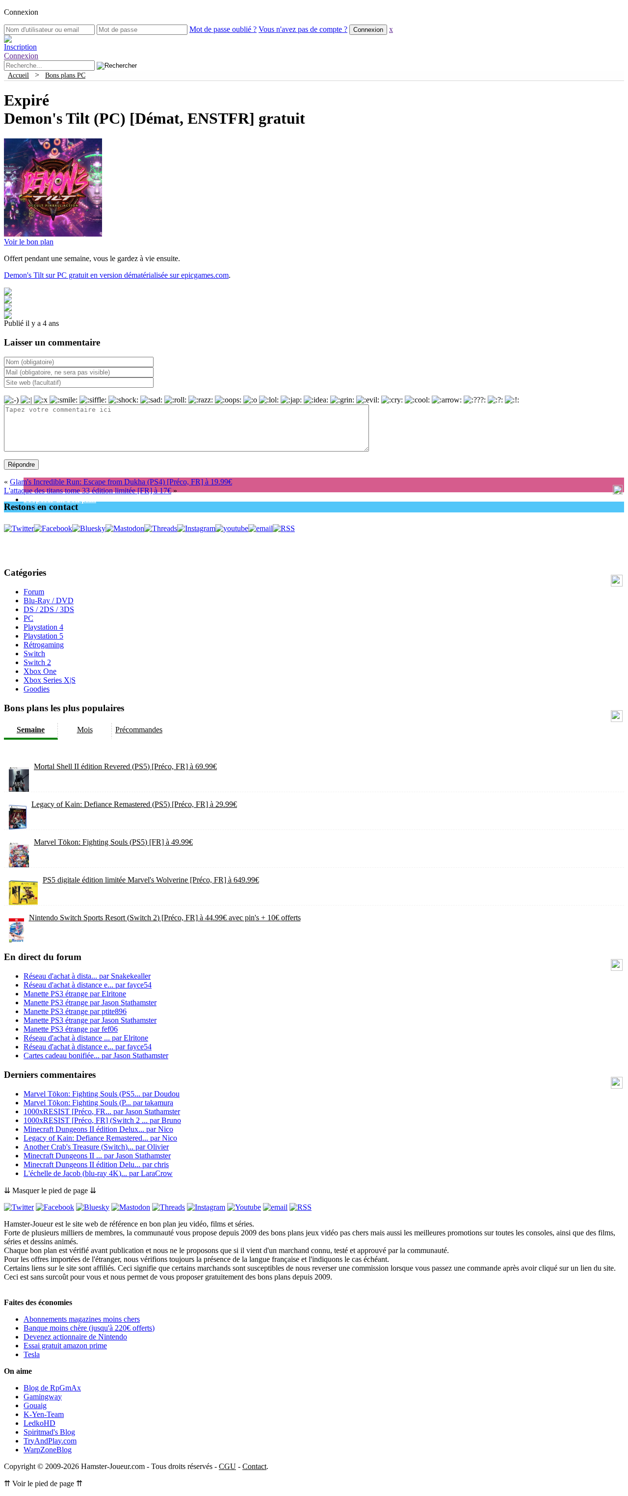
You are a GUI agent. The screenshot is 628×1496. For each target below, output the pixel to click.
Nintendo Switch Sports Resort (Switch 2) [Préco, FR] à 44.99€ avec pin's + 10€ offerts (165, 917)
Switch (34, 653)
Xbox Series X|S (50, 680)
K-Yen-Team (44, 1414)
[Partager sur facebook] (8, 293)
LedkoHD (39, 1423)
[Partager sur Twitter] (8, 300)
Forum (34, 592)
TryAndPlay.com (50, 1441)
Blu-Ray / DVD (49, 600)
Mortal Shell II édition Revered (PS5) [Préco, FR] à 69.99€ (125, 766)
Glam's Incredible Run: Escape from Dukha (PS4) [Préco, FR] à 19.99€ (121, 482)
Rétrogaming (44, 645)
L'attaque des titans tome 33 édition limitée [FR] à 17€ (87, 490)
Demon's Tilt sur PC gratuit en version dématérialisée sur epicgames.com (116, 275)
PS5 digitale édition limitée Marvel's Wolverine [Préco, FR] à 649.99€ (151, 880)
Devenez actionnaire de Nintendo (75, 1337)
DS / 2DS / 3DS (49, 609)
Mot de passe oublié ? (223, 29)
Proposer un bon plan (60, 499)
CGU (227, 1466)
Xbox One (40, 671)
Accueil (18, 75)
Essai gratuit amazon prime (65, 1345)
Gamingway (43, 1396)
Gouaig (35, 1405)
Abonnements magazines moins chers (82, 1319)
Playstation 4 (43, 627)
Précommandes (138, 729)
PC (28, 618)
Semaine (31, 729)
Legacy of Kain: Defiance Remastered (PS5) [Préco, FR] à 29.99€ (134, 804)
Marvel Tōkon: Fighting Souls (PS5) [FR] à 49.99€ (113, 842)
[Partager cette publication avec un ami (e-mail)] (8, 316)
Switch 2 (37, 662)
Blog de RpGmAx (52, 1388)
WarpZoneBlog (48, 1449)
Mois (85, 729)
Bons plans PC (65, 75)
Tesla (32, 1354)
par (87, 976)
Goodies (37, 689)
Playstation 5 (43, 636)
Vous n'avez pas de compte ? (303, 29)
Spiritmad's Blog (49, 1432)
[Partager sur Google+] (8, 308)
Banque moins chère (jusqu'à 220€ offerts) (89, 1328)
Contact (254, 1466)
